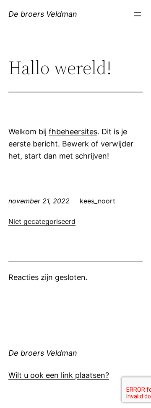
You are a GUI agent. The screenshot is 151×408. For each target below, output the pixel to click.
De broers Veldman (42, 14)
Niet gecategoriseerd (42, 221)
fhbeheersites (73, 131)
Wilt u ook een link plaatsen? (58, 375)
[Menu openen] (138, 14)
